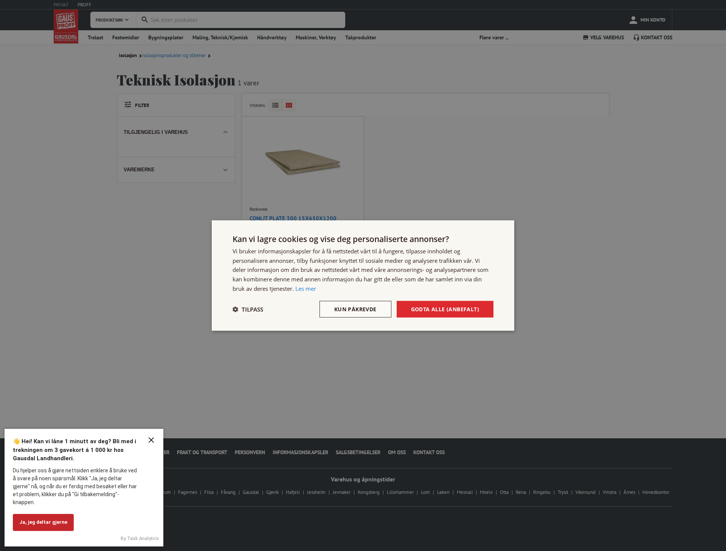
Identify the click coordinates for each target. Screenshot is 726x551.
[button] (248, 309)
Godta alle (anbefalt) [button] (445, 308)
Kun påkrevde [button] (355, 308)
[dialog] (363, 275)
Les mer (305, 288)
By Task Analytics (140, 538)
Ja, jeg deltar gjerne (43, 522)
